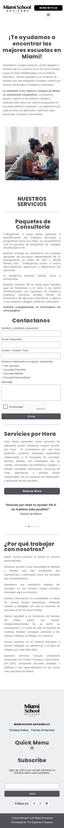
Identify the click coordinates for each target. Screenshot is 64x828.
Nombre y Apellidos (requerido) (19, 328)
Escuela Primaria (15, 369)
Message (6, 382)
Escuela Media (13, 373)
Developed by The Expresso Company (32, 822)
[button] (48, 14)
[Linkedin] (46, 803)
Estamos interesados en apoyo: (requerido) (27, 361)
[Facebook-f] (34, 803)
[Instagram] (40, 803)
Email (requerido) (11, 339)
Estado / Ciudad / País (14, 350)
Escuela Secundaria (17, 377)
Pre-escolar (11, 366)
